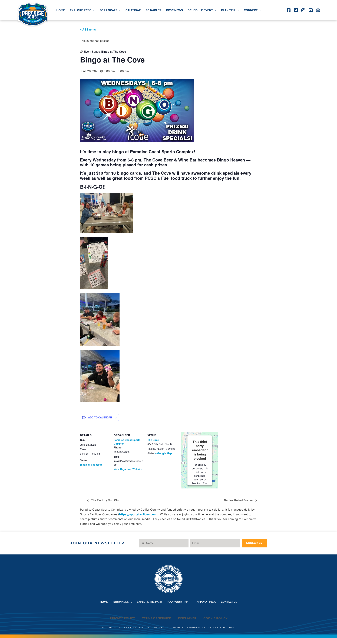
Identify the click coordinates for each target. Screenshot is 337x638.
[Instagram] (303, 10)
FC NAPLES (153, 10)
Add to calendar (100, 417)
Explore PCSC (80, 10)
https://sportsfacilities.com (138, 514)
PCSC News (174, 10)
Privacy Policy (122, 618)
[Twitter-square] (296, 10)
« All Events (88, 29)
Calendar (133, 10)
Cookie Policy (215, 618)
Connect (250, 10)
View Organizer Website (128, 469)
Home (60, 10)
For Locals (108, 10)
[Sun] (318, 10)
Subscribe (254, 542)
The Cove (153, 440)
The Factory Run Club (105, 500)
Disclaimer (187, 618)
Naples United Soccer (239, 500)
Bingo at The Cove (91, 465)
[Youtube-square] (310, 10)
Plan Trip (228, 10)
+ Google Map (163, 453)
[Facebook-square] (288, 10)
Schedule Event (200, 10)
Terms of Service (156, 618)
